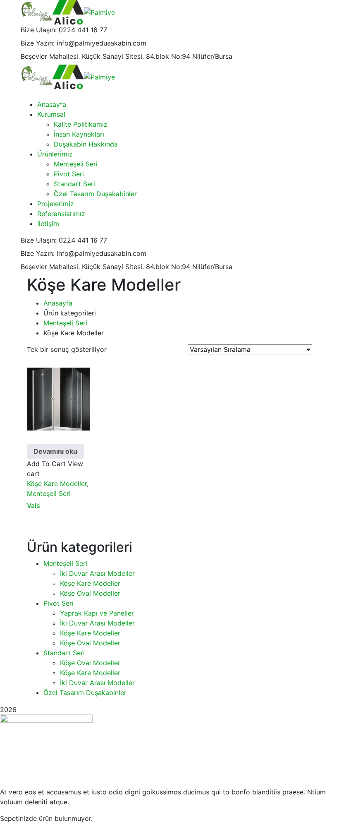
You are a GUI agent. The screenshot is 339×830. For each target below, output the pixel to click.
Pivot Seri (58, 603)
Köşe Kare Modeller (57, 483)
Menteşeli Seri (65, 323)
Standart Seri (64, 653)
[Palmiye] (37, 11)
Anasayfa (57, 303)
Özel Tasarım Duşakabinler (85, 692)
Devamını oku (55, 451)
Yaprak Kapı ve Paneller (97, 613)
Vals (33, 505)
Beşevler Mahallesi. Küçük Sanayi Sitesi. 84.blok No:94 (105, 56)
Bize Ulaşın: (39, 30)
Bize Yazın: (38, 43)
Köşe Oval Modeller (90, 593)
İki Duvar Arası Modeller (97, 573)
